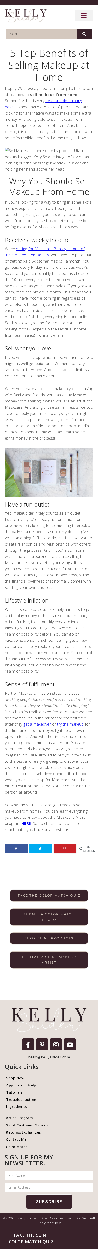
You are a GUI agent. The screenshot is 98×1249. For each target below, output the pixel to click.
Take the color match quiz (49, 895)
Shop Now (15, 1078)
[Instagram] (56, 1044)
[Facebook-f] (28, 1044)
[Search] (84, 34)
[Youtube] (70, 1044)
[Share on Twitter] (40, 848)
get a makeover (36, 724)
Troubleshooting (21, 1099)
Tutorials (14, 1092)
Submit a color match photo (49, 917)
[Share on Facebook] (16, 848)
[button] (31, 1238)
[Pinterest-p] (42, 1044)
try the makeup (70, 724)
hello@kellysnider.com (49, 1057)
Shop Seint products (49, 938)
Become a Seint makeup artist (49, 959)
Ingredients (16, 1106)
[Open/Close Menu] (84, 15)
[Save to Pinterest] (65, 848)
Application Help (21, 1085)
